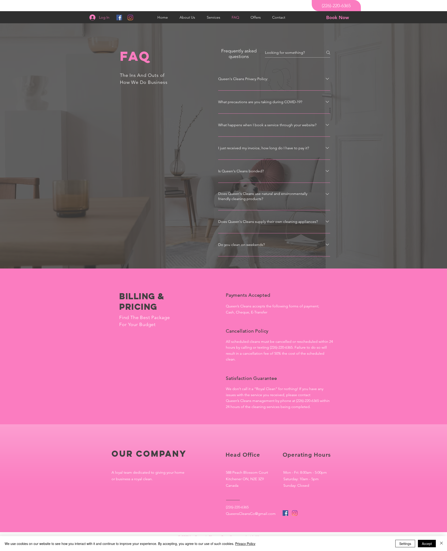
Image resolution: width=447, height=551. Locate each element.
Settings (405, 543)
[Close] (441, 543)
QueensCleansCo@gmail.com (251, 513)
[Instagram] (130, 17)
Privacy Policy (245, 543)
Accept (427, 543)
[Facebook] (119, 17)
